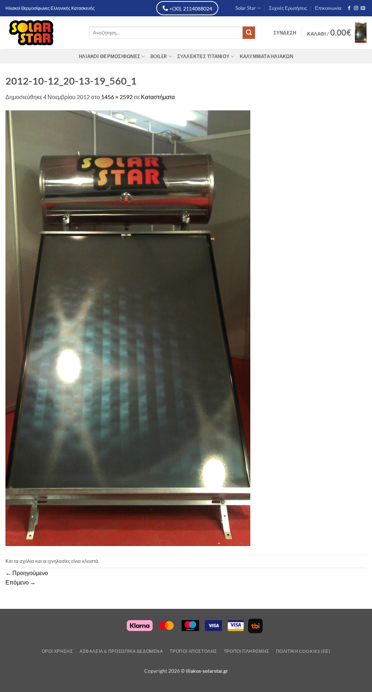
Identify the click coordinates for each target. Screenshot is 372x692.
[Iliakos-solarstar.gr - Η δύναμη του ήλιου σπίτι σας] (41, 32)
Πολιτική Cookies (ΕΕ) (303, 651)
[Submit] (249, 33)
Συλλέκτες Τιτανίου (203, 56)
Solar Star (245, 8)
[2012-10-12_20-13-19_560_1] (127, 327)
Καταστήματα (158, 96)
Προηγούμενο (26, 572)
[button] (285, 32)
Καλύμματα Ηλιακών (266, 56)
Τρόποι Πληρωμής (246, 651)
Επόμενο (20, 582)
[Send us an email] (363, 8)
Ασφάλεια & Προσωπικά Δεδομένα (121, 651)
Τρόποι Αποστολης (193, 651)
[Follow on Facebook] (349, 8)
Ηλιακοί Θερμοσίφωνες (109, 56)
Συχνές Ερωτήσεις (288, 8)
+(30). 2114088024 (190, 8)
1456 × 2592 (117, 96)
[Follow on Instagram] (356, 8)
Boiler (158, 56)
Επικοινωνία (328, 8)
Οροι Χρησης (57, 651)
